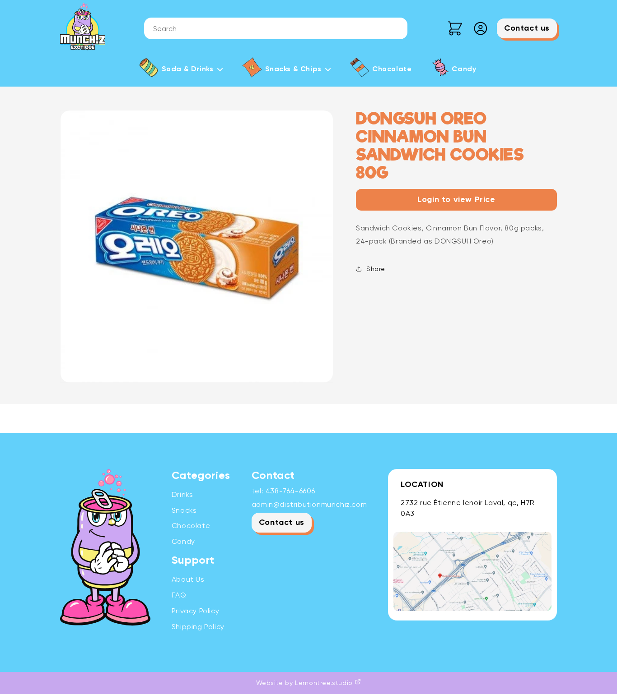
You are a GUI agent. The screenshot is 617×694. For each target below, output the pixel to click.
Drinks (182, 494)
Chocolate (191, 525)
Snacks (184, 510)
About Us (188, 579)
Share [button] (375, 268)
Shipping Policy (198, 626)
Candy (183, 541)
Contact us (527, 28)
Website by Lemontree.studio (305, 682)
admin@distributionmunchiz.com (309, 504)
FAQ (179, 595)
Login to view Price (456, 200)
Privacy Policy (195, 611)
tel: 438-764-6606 (283, 491)
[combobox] (275, 28)
